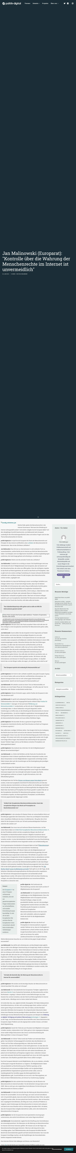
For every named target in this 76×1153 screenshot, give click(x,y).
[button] (70, 584)
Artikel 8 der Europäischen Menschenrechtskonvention (31, 830)
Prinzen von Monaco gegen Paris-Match (30, 780)
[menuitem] (27, 3)
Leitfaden (30, 543)
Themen (27, 3)
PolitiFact (58, 733)
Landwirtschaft (60, 720)
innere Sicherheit (60, 715)
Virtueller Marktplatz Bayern (63, 738)
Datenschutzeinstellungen (57, 1149)
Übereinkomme (43, 845)
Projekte (45, 3)
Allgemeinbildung (60, 702)
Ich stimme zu (68, 1149)
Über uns (54, 3)
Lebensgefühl (59, 723)
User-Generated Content (62, 735)
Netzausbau (59, 730)
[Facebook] (68, 3)
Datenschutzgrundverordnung (63, 710)
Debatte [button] (35, 3)
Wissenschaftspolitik (61, 740)
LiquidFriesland (60, 725)
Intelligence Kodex (60, 717)
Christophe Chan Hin (61, 705)
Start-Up (65, 733)
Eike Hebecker (64, 712)
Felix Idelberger (23, 274)
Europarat (8, 889)
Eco (6, 1145)
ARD (68, 702)
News (14, 274)
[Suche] (63, 584)
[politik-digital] (11, 3)
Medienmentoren (60, 728)
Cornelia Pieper (60, 707)
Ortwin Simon (67, 730)
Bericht (9, 992)
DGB (57, 712)
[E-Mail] (63, 577)
